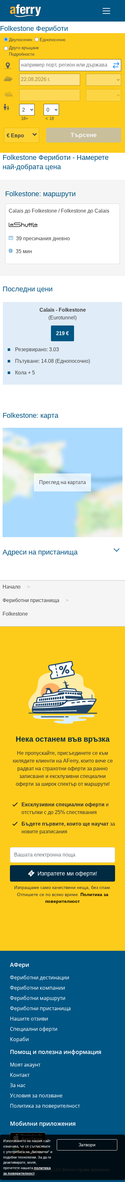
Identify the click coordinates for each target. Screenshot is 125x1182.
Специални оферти (33, 1028)
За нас (18, 1085)
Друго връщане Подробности (24, 51)
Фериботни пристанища (40, 1008)
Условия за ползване (36, 1095)
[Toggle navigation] (106, 11)
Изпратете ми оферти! (67, 873)
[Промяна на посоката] (116, 67)
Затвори (87, 1144)
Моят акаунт (25, 1064)
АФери (19, 964)
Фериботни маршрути (37, 998)
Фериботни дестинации (39, 977)
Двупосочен (20, 39)
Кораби (19, 1039)
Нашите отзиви (29, 1018)
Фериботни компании (37, 987)
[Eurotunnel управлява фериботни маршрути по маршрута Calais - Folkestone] (63, 225)
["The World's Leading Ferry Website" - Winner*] (25, 11)
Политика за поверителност (45, 1105)
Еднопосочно (52, 39)
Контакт (19, 1074)
